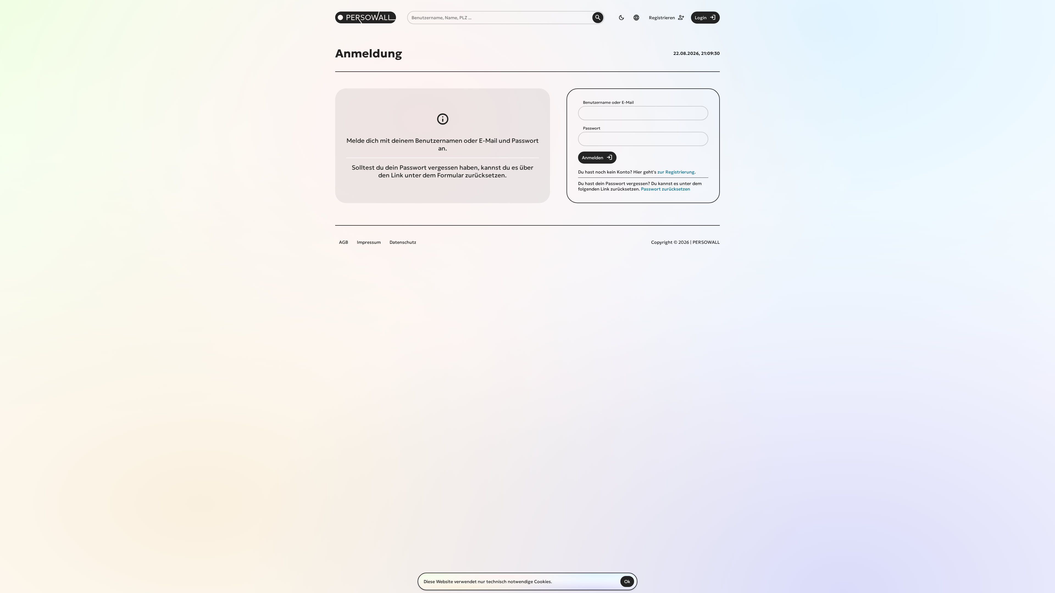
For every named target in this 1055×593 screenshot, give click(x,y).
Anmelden (597, 157)
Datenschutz (403, 242)
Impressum (369, 242)
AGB (343, 242)
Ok (627, 581)
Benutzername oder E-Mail (608, 102)
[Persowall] (365, 18)
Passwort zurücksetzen (665, 189)
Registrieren (666, 17)
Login (705, 17)
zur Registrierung (676, 172)
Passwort (591, 128)
